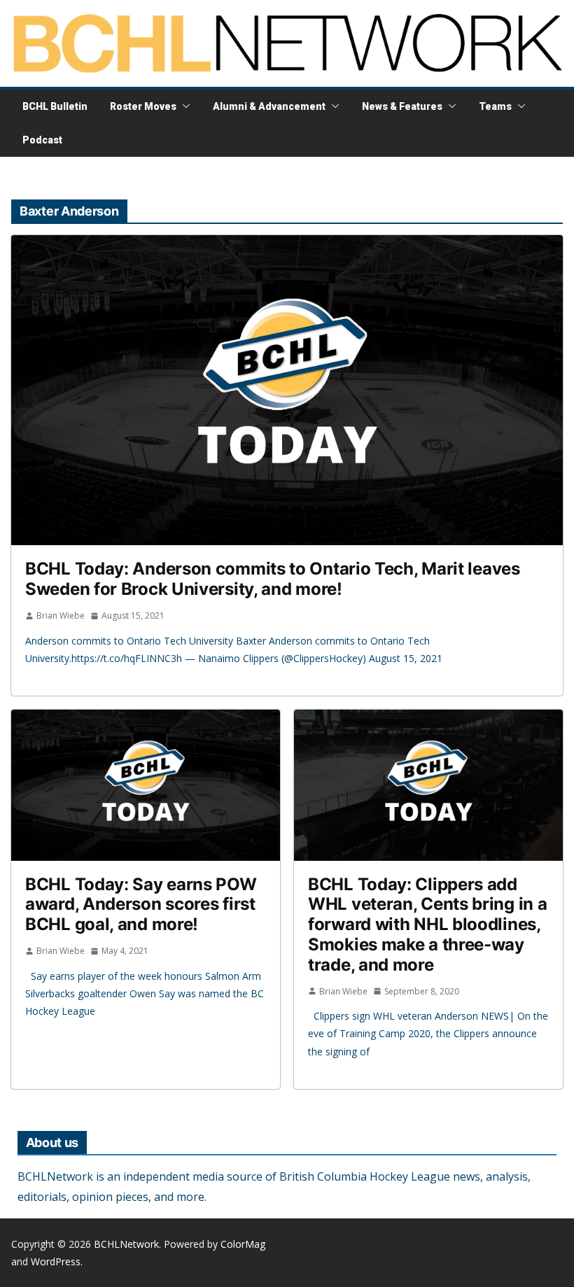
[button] (183, 106)
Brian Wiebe (60, 615)
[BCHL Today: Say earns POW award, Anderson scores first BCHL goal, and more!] (145, 785)
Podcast (42, 140)
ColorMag (242, 1244)
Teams (495, 106)
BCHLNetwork (126, 1244)
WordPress (55, 1261)
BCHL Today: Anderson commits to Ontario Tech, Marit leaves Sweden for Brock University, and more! (272, 578)
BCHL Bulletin (55, 106)
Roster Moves (143, 106)
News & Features (402, 106)
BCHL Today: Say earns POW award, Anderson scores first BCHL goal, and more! (141, 904)
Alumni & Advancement (269, 106)
